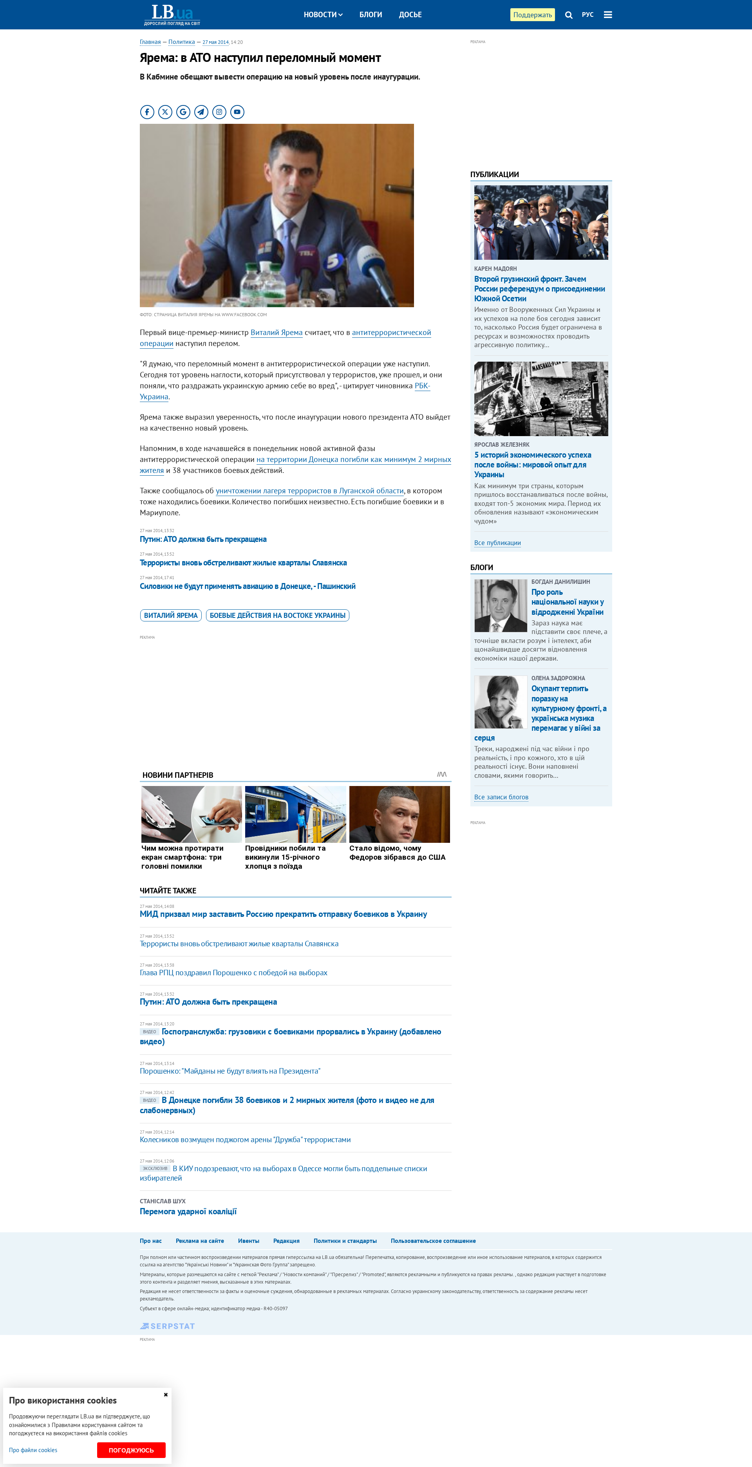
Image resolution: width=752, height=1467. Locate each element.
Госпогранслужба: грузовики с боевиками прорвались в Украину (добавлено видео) (290, 1036)
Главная (150, 41)
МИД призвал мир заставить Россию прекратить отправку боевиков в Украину (283, 913)
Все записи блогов (501, 797)
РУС (588, 14)
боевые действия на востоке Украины (277, 615)
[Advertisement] (296, 697)
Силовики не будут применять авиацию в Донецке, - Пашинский (248, 586)
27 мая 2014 (215, 42)
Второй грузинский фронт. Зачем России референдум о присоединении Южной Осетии (539, 288)
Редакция (286, 1240)
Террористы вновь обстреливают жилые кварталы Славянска (243, 562)
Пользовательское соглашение (433, 1240)
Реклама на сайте (200, 1240)
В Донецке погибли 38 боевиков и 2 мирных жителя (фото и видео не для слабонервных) (287, 1104)
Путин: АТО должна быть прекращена (203, 539)
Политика (181, 41)
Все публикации (497, 542)
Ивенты (248, 1240)
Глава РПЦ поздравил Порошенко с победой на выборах (233, 972)
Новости (320, 14)
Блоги (371, 14)
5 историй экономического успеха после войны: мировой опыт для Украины (532, 464)
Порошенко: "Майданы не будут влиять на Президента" (230, 1071)
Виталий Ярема (277, 332)
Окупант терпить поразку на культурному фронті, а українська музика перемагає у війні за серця (540, 713)
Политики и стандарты (345, 1240)
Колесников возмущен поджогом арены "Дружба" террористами (245, 1139)
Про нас (151, 1240)
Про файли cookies (33, 1450)
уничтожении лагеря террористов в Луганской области (310, 490)
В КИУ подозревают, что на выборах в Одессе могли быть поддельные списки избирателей (283, 1173)
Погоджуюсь (131, 1450)
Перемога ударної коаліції (188, 1211)
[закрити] (166, 1395)
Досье (410, 14)
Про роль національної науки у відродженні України (567, 602)
